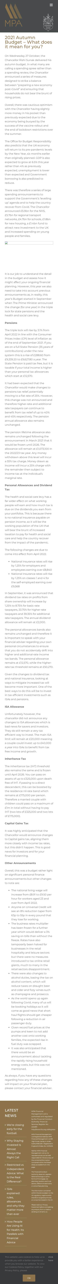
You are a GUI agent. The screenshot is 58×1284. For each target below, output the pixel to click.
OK (29, 1278)
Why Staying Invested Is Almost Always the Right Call (15, 1149)
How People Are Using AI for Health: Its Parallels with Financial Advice (15, 1232)
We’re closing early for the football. (15, 1129)
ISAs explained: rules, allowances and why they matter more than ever (15, 1201)
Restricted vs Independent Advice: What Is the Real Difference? (15, 1173)
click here (50, 1259)
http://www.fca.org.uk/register (43, 1129)
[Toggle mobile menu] (51, 5)
